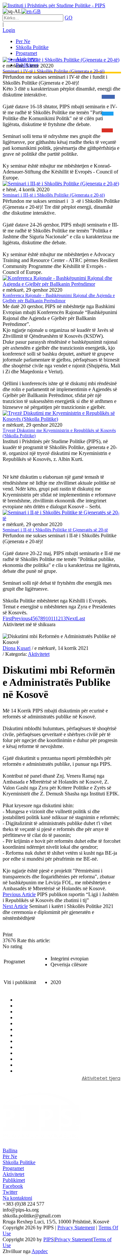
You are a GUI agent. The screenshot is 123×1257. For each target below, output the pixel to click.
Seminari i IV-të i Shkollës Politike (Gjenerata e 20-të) (54, 71)
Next (71, 618)
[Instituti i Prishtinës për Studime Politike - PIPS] (54, 5)
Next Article (15, 906)
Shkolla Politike (19, 1162)
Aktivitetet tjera (101, 1078)
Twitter (10, 1192)
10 (48, 618)
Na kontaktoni (17, 1198)
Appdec (39, 1251)
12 (58, 618)
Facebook (13, 1186)
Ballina (10, 1150)
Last (80, 618)
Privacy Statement (76, 1227)
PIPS (48, 1239)
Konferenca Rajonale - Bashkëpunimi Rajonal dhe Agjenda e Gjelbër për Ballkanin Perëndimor (59, 298)
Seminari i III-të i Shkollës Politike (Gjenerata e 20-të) (54, 195)
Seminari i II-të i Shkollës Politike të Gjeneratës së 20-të (55, 529)
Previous (21, 618)
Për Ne (10, 1156)
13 (63, 618)
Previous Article (19, 894)
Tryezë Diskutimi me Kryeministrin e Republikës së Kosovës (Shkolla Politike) (59, 433)
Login (9, 30)
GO (68, 17)
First (7, 618)
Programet (13, 1168)
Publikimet (14, 1180)
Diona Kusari (17, 648)
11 (53, 618)
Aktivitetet (39, 654)
